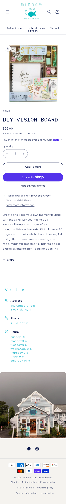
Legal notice (47, 493)
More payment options (33, 186)
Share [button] (10, 260)
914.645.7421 (20, 323)
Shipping (7, 133)
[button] (7, 12)
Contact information (26, 493)
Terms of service (25, 488)
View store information (20, 205)
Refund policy (29, 482)
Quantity (8, 146)
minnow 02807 (31, 478)
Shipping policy (45, 488)
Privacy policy (47, 482)
